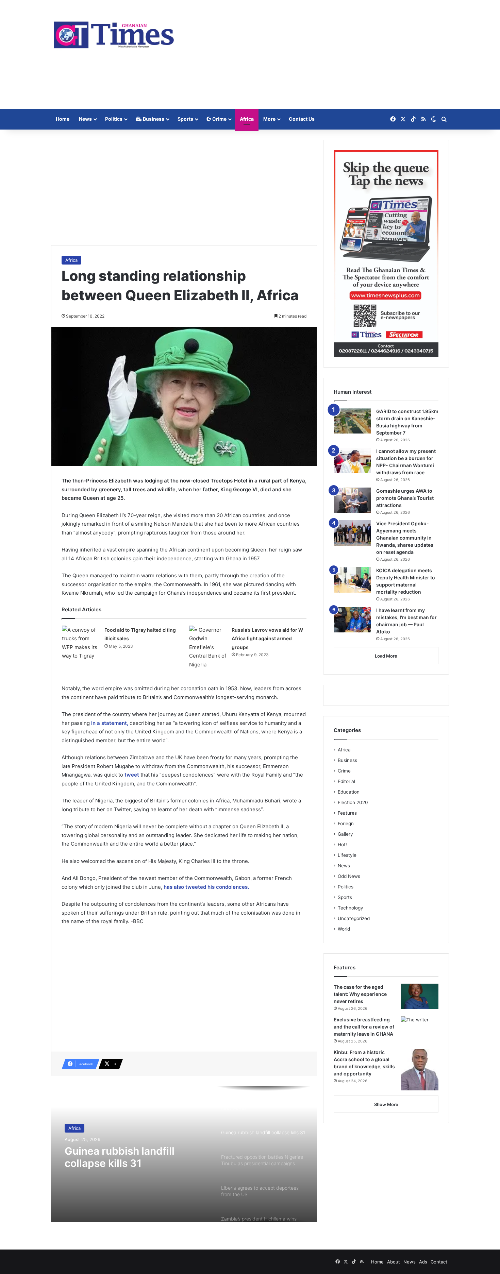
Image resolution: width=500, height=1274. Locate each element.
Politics (113, 119)
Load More (386, 656)
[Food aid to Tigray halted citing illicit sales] (80, 643)
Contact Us (302, 119)
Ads (423, 1261)
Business (153, 119)
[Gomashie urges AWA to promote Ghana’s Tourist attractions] (352, 500)
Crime (219, 119)
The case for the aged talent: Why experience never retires (360, 994)
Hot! (342, 844)
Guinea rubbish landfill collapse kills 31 (119, 1157)
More (269, 119)
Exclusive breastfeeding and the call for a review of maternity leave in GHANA (364, 1027)
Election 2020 (353, 802)
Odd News (349, 876)
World (344, 929)
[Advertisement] (318, 54)
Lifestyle (347, 855)
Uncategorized (354, 918)
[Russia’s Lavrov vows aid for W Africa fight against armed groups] (208, 647)
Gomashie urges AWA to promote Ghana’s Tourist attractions (405, 498)
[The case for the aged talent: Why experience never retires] (419, 996)
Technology (350, 908)
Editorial (346, 781)
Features (347, 813)
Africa (247, 119)
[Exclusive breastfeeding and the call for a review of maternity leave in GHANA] (419, 1029)
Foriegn (346, 823)
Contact (439, 1261)
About (393, 1261)
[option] (184, 1154)
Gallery (345, 834)
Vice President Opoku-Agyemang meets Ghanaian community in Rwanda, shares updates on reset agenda (404, 538)
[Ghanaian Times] (114, 33)
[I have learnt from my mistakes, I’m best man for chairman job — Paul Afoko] (352, 619)
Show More (386, 1104)
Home (62, 119)
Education (349, 792)
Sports (185, 119)
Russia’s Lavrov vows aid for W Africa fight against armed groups (267, 638)
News (85, 119)
